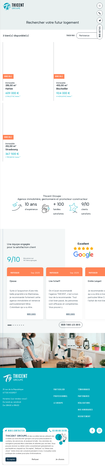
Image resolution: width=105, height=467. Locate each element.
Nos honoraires (85, 410)
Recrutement (84, 416)
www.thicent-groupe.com (25, 439)
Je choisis (60, 459)
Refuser (35, 459)
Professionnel (61, 396)
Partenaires (84, 396)
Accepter (11, 459)
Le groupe (58, 403)
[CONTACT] (100, 20)
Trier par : (71, 35)
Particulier (59, 389)
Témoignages (84, 389)
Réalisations (84, 403)
